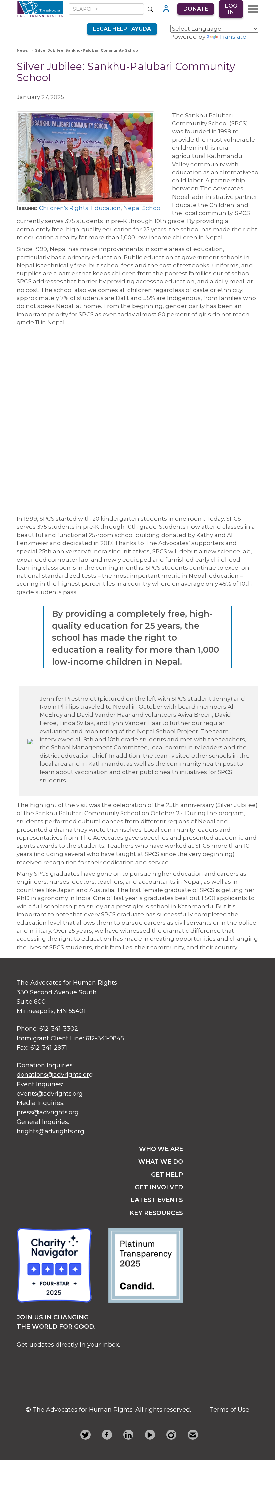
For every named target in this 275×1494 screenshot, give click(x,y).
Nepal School (142, 208)
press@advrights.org (48, 1112)
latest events (157, 1200)
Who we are (161, 1149)
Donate (195, 9)
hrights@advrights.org (50, 1131)
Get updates (35, 1344)
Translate (232, 36)
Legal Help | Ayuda (122, 29)
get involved (159, 1187)
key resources (156, 1213)
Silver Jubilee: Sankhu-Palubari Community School (87, 50)
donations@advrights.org (55, 1075)
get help (167, 1174)
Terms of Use (229, 1409)
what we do (160, 1162)
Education (106, 208)
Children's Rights (63, 208)
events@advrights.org (50, 1093)
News (22, 50)
